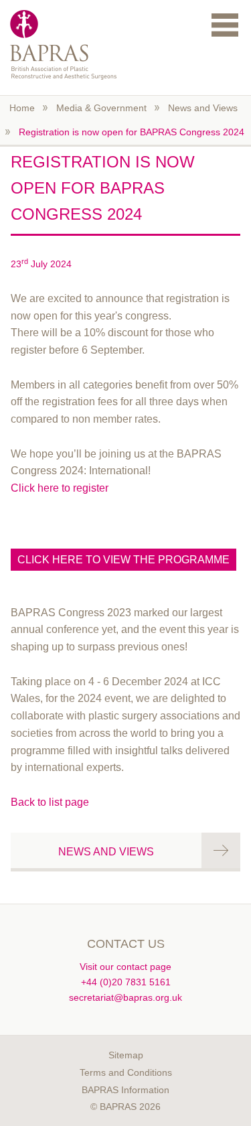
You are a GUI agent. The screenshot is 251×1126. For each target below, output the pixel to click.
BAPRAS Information (125, 1089)
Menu (225, 24)
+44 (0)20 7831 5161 (126, 982)
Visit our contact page (125, 966)
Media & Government (101, 107)
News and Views (203, 107)
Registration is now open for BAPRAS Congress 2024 (131, 132)
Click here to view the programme (123, 559)
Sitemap (125, 1055)
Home (22, 107)
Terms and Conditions (126, 1072)
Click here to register (59, 488)
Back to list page (50, 802)
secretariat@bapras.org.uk (125, 997)
